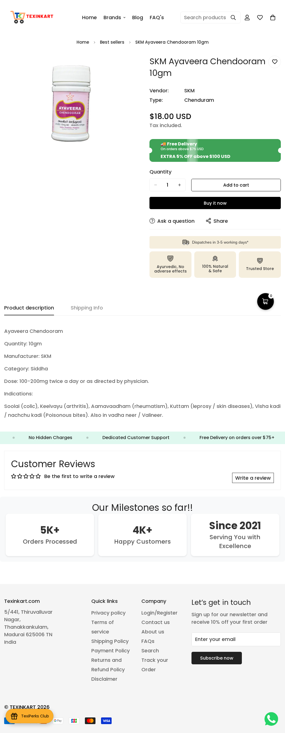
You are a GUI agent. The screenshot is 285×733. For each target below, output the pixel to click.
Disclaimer (104, 678)
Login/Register (159, 612)
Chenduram (199, 99)
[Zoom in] (130, 66)
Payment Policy (110, 650)
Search (150, 650)
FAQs (147, 641)
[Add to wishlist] (274, 62)
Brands (112, 17)
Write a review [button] (253, 477)
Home (89, 17)
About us (152, 631)
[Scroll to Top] (274, 702)
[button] (272, 17)
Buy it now (215, 203)
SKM (189, 90)
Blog (137, 17)
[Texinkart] (32, 17)
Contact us (155, 622)
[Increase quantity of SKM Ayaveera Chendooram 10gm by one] (179, 185)
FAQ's (157, 17)
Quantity (160, 172)
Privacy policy (108, 612)
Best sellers (112, 42)
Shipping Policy (110, 641)
